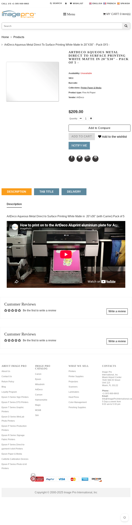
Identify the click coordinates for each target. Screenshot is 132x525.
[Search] (126, 26)
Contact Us (7, 376)
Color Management (78, 402)
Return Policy (8, 381)
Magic (38, 405)
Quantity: (73, 118)
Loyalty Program (9, 392)
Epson (38, 379)
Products (18, 37)
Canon (38, 374)
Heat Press (74, 397)
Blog (4, 387)
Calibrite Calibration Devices (15, 459)
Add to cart (82, 136)
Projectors (73, 381)
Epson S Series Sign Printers (15, 397)
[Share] (72, 159)
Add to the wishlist (114, 136)
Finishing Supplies (77, 407)
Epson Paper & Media (12, 454)
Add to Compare (99, 128)
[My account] (66, 3)
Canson (38, 394)
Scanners (73, 387)
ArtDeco (39, 389)
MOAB (38, 410)
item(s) (118, 14)
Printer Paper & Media (91, 88)
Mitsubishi (40, 384)
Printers (72, 371)
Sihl (37, 415)
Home (5, 37)
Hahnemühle (41, 400)
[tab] (14, 205)
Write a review (117, 311)
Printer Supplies (76, 376)
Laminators (74, 392)
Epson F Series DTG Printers (15, 402)
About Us (6, 371)
